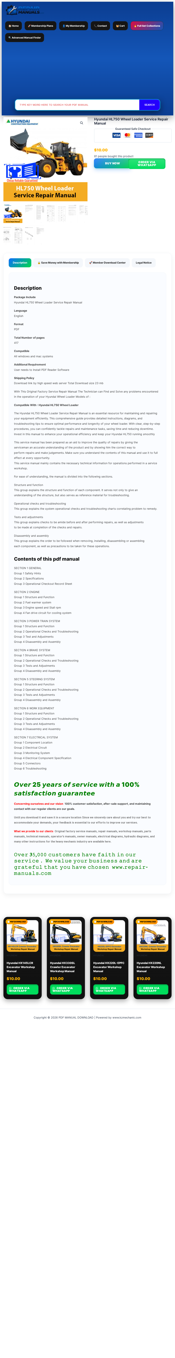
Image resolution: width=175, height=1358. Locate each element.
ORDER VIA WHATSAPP (147, 163)
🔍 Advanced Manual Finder (24, 37)
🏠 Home (13, 25)
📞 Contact (100, 25)
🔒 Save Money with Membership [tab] (58, 262)
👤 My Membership (73, 25)
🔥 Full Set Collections (147, 25)
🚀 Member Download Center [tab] (107, 262)
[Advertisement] (87, 70)
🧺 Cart (120, 25)
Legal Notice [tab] (144, 262)
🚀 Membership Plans (40, 25)
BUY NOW (112, 163)
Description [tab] (20, 262)
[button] (82, 123)
